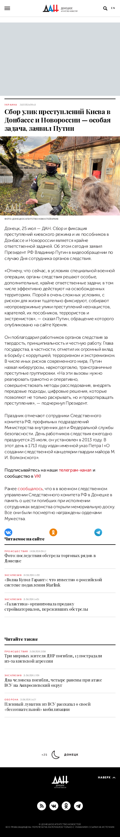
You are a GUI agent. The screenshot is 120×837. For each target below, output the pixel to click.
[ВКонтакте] (8, 532)
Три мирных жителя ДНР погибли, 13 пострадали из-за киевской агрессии (53, 658)
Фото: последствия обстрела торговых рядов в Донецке (50, 558)
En (113, 8)
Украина (10, 105)
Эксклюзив (13, 575)
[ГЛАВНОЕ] (78, 805)
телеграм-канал (75, 470)
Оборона (11, 699)
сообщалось (30, 488)
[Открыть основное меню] (7, 8)
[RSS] (41, 805)
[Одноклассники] (53, 532)
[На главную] (60, 8)
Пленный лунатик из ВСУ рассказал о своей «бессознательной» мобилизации (47, 706)
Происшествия (16, 551)
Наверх (104, 777)
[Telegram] (98, 532)
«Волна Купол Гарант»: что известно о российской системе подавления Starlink (53, 582)
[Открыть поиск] (105, 8)
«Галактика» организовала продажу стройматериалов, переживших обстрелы (46, 606)
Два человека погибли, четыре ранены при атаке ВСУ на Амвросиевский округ (53, 682)
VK (37, 476)
